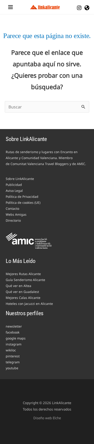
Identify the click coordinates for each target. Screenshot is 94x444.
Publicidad (14, 184)
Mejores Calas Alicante (23, 297)
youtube (12, 368)
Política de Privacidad (22, 196)
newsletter (14, 326)
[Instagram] (79, 7)
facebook (12, 332)
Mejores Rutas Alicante (23, 274)
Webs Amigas (16, 214)
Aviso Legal (14, 190)
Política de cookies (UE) (23, 202)
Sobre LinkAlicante (20, 178)
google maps (16, 338)
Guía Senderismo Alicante (25, 280)
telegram (13, 362)
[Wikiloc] (86, 7)
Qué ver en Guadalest (22, 292)
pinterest (13, 356)
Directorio (13, 220)
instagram (13, 344)
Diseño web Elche (47, 418)
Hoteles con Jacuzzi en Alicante (29, 303)
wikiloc (11, 350)
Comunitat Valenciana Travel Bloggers (39, 164)
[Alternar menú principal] (10, 7)
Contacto (12, 208)
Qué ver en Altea (18, 286)
